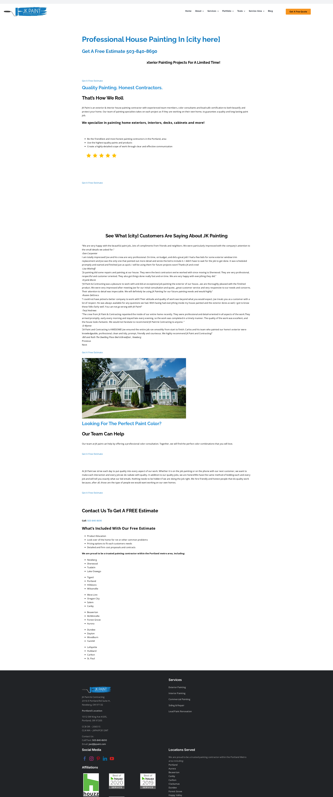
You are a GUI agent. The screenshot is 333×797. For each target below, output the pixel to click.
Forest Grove (175, 791)
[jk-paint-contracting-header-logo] (25, 8)
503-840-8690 (94, 520)
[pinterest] (98, 758)
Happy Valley (175, 795)
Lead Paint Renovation (180, 711)
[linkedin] (105, 758)
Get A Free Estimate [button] (92, 80)
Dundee (173, 787)
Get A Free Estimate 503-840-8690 (119, 51)
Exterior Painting (177, 687)
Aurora (172, 768)
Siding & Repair (176, 705)
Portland (173, 764)
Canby (172, 776)
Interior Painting (177, 693)
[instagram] (91, 758)
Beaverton (174, 772)
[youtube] (112, 758)
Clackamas (174, 783)
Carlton (172, 779)
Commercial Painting (179, 699)
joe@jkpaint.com (97, 744)
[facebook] (85, 758)
